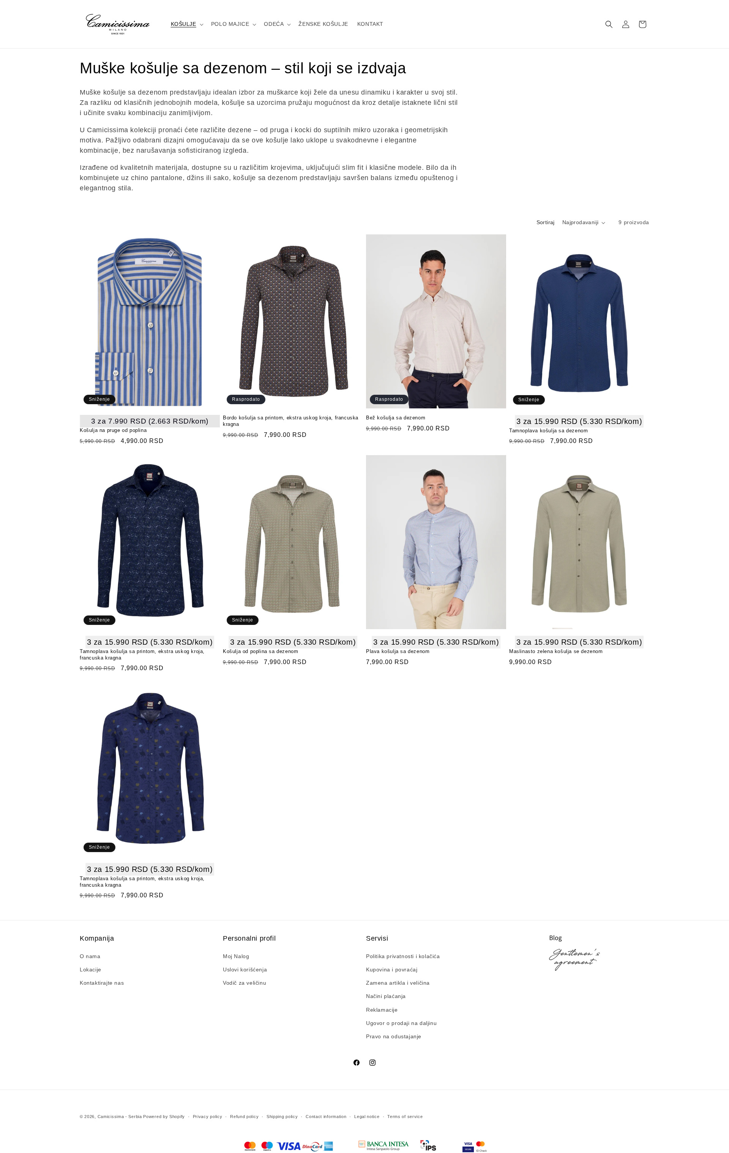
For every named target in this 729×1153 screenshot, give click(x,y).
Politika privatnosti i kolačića (403, 956)
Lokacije (90, 969)
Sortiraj (545, 222)
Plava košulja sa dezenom (397, 651)
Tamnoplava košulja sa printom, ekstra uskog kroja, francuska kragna (142, 654)
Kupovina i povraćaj (391, 969)
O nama (90, 956)
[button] (186, 24)
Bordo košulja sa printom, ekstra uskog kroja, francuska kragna (290, 421)
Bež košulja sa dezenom (395, 418)
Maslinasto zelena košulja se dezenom (556, 651)
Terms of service (405, 1116)
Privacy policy (207, 1116)
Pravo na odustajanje (393, 1036)
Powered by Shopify (164, 1116)
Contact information (326, 1116)
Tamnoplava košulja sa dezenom (548, 430)
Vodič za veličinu (244, 983)
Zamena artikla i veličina (398, 983)
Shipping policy (282, 1116)
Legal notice (366, 1116)
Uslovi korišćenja (245, 969)
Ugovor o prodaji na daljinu (401, 1023)
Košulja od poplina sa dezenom (260, 651)
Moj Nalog (236, 956)
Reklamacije (382, 1010)
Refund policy (244, 1116)
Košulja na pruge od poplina (113, 430)
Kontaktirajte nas (102, 983)
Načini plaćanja (386, 996)
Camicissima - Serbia (120, 1116)
